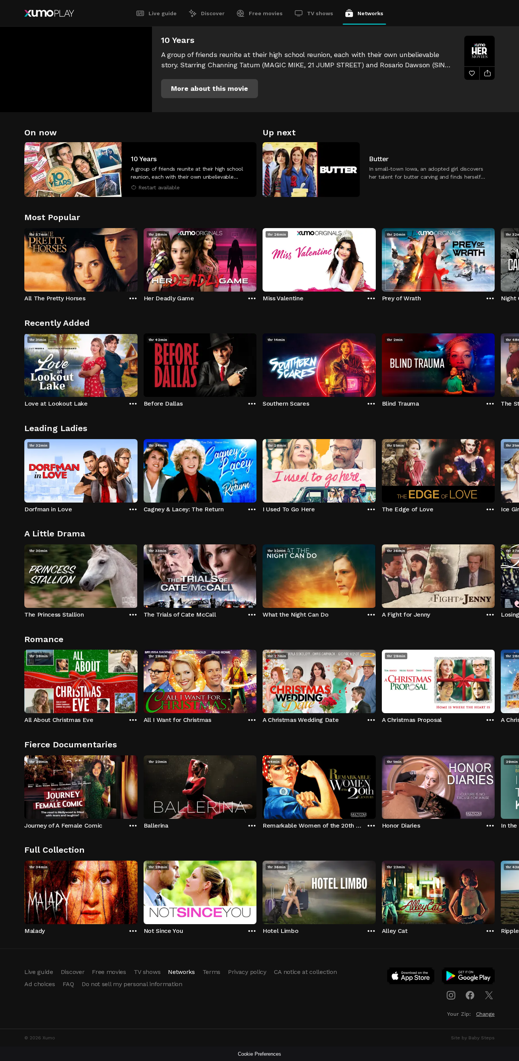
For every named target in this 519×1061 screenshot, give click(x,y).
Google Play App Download (469, 977)
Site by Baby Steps (473, 1037)
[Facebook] (470, 995)
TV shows (320, 13)
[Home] (49, 13)
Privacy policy (247, 971)
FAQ (68, 984)
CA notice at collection (305, 971)
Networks (370, 13)
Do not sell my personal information (132, 984)
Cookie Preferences (259, 1054)
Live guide (163, 13)
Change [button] (485, 1014)
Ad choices (39, 984)
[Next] (495, 258)
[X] (489, 995)
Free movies (266, 13)
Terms (211, 971)
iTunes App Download (411, 977)
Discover (213, 13)
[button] (209, 88)
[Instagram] (451, 995)
